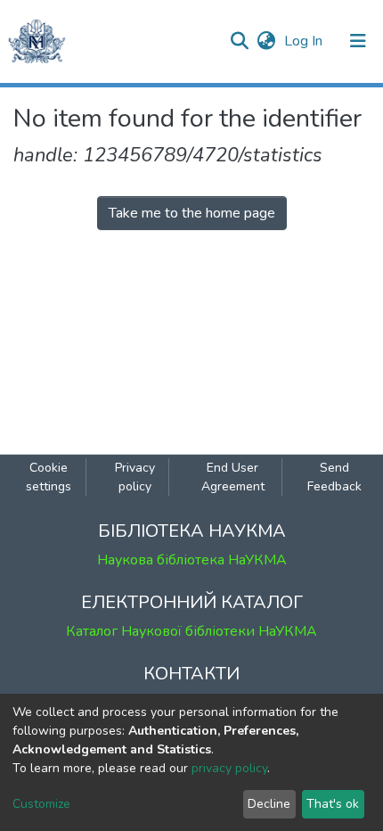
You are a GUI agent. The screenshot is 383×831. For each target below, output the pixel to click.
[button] (266, 41)
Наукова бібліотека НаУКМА (192, 560)
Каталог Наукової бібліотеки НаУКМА (191, 631)
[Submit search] (239, 41)
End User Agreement (233, 477)
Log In (305, 41)
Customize (41, 803)
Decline (269, 803)
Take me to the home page (192, 213)
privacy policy (229, 768)
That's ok (332, 803)
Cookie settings (48, 477)
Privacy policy (135, 477)
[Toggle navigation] (358, 41)
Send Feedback (334, 477)
